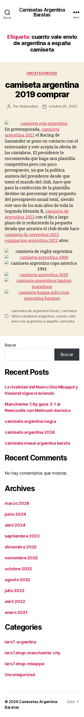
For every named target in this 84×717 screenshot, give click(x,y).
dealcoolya (28, 106)
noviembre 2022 (21, 557)
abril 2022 (15, 601)
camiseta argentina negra (30, 421)
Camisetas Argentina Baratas (42, 12)
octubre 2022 (18, 568)
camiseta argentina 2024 (30, 432)
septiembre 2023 (22, 536)
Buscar (10, 345)
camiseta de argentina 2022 (32, 235)
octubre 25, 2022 (63, 106)
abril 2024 (15, 525)
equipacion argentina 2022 (31, 240)
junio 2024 (15, 514)
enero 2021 (16, 612)
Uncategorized (42, 73)
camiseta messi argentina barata (37, 443)
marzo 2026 (17, 503)
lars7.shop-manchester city (32, 652)
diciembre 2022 (21, 546)
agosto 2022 (17, 579)
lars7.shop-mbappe (24, 663)
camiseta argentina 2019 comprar (42, 89)
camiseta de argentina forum (35, 311)
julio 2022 (14, 590)
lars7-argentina (20, 641)
